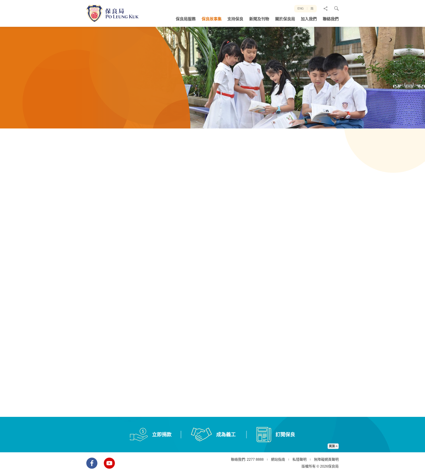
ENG (301, 8)
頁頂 (332, 446)
